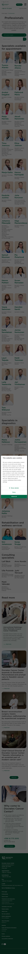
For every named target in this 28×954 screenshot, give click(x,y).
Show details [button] (15, 488)
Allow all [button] (14, 496)
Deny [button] (14, 492)
